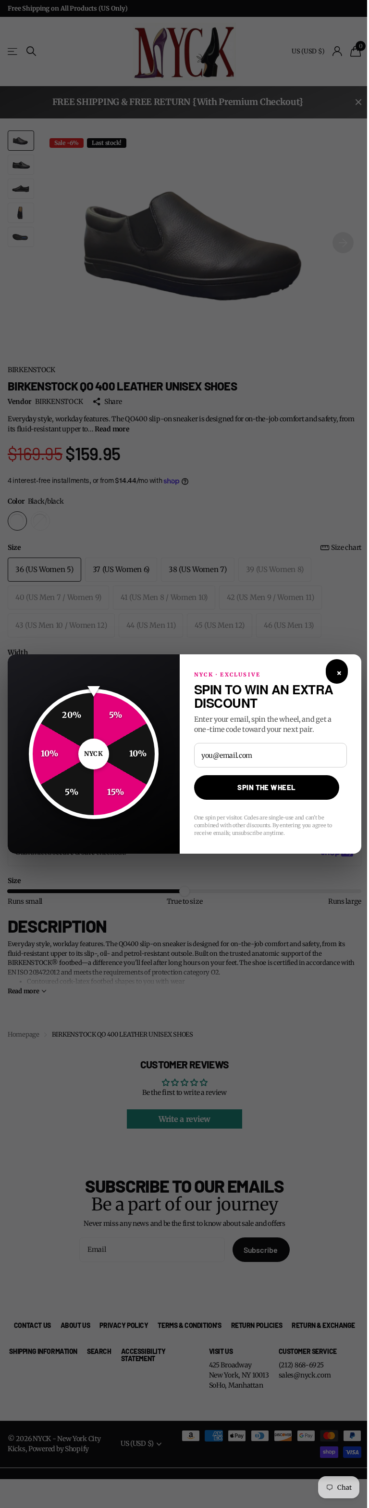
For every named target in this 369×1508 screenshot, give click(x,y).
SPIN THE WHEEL (266, 787)
